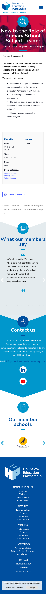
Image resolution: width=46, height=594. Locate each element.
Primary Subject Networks (23, 551)
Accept (32, 587)
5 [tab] (17, 306)
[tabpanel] (23, 273)
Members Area (23, 564)
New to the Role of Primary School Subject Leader (11, 175)
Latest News (23, 501)
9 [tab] (32, 306)
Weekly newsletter (23, 548)
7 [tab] (25, 306)
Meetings (23, 491)
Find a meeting (23, 510)
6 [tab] (21, 306)
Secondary (23, 516)
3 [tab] (10, 306)
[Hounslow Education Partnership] (14, 12)
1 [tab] (3, 306)
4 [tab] (14, 306)
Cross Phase (23, 520)
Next (43, 278)
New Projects (23, 497)
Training (23, 494)
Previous (1, 278)
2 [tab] (6, 306)
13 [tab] (23, 309)
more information (17, 587)
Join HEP (23, 568)
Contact (23, 560)
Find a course (23, 529)
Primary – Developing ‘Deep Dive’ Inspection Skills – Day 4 (33, 207)
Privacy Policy (23, 571)
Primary (23, 513)
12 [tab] (43, 306)
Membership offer (23, 487)
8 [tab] (28, 306)
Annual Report (23, 554)
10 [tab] (36, 306)
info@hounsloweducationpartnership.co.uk (26, 361)
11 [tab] (39, 306)
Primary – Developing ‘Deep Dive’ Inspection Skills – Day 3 (12, 209)
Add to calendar (15, 194)
